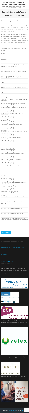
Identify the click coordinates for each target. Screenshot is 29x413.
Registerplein (4, 254)
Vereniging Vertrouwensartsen (7, 261)
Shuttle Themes (12, 410)
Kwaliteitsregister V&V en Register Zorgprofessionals (12, 247)
